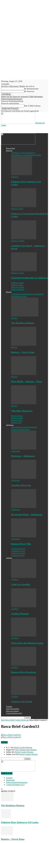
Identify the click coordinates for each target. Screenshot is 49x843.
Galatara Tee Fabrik (21, 701)
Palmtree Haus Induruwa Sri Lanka (19, 822)
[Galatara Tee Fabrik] (23, 694)
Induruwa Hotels (22, 155)
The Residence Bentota (22, 323)
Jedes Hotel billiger (12, 709)
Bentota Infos (21, 296)
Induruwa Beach (21, 153)
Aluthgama (10, 425)
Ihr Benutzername (31, 89)
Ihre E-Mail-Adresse (32, 106)
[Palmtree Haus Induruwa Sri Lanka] (21, 174)
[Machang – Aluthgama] (23, 449)
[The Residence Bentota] (24, 316)
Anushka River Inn (21, 485)
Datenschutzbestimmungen (11, 99)
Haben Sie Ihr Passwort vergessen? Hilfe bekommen (22, 96)
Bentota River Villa (21, 544)
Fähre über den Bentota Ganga (27, 643)
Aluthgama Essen (21, 427)
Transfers (9, 706)
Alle (12, 153)
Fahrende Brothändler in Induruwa (29, 277)
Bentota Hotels (17, 418)
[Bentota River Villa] (23, 537)
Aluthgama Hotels (18, 553)
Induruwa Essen (17, 273)
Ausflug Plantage (20, 613)
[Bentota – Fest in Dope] (23, 345)
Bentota (8, 292)
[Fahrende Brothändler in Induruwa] (24, 270)
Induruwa (9, 151)
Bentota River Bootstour (23, 672)
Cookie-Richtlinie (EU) (14, 713)
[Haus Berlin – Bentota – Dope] (23, 374)
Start (3, 720)
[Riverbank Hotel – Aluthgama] (23, 507)
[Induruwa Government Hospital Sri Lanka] (23, 206)
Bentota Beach (20, 294)
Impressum (10, 780)
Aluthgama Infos (23, 429)
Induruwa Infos (35, 155)
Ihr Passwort (29, 91)
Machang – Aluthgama (23, 456)
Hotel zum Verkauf (12, 711)
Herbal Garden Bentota (23, 747)
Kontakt (9, 778)
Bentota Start (10, 148)
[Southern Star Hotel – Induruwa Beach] (23, 238)
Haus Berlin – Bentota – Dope (26, 381)
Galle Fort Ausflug (20, 584)
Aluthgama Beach (18, 549)
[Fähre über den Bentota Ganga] (23, 636)
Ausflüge (9, 558)
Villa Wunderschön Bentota (26, 750)
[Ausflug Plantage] (23, 607)
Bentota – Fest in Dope (22, 352)
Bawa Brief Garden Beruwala (17, 720)
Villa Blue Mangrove (21, 410)
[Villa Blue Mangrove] (23, 404)
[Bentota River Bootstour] (23, 665)
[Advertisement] (21, 129)
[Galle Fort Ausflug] (23, 577)
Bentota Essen (31, 294)
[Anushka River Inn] (23, 478)
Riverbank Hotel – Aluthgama (26, 514)
